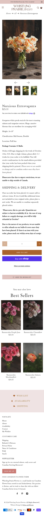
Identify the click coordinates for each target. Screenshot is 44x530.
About (4, 423)
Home (8, 13)
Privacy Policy (7, 446)
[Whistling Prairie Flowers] (22, 7)
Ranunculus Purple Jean (11, 332)
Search (4, 454)
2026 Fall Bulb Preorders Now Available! (22, 2)
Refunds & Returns (9, 443)
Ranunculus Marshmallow (11, 376)
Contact (5, 429)
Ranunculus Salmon (33, 375)
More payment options (22, 266)
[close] (42, 2)
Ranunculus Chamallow (33, 332)
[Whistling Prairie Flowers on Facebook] (18, 494)
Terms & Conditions (9, 448)
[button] (22, 277)
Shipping (5, 440)
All (15, 13)
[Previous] (15, 82)
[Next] (28, 82)
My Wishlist (6, 431)
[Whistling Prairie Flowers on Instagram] (28, 494)
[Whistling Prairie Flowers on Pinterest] (23, 494)
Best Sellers (22, 295)
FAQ (4, 451)
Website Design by (22, 505)
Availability (6, 426)
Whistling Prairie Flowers (17, 502)
